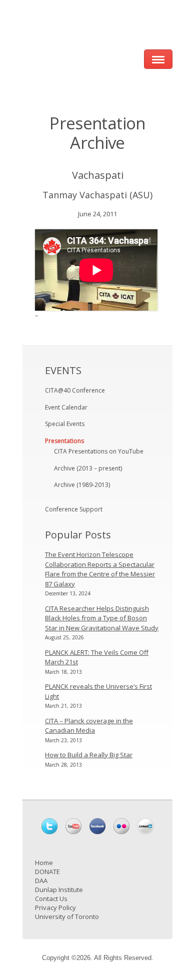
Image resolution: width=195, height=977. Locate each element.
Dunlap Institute (59, 889)
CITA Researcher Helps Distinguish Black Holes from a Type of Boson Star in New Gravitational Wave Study (101, 618)
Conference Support (73, 509)
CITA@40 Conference (75, 390)
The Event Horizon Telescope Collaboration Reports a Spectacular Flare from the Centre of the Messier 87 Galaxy (100, 569)
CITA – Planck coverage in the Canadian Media (89, 725)
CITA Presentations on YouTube (99, 451)
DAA (41, 880)
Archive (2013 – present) (88, 468)
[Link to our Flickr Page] (122, 826)
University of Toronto (67, 916)
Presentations (64, 441)
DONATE (47, 871)
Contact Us (51, 898)
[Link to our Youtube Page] (74, 826)
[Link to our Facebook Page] (98, 826)
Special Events (64, 424)
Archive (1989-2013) (82, 485)
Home (44, 862)
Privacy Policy (55, 907)
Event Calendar (66, 407)
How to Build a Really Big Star (88, 754)
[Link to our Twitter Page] (50, 826)
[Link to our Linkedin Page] (146, 826)
